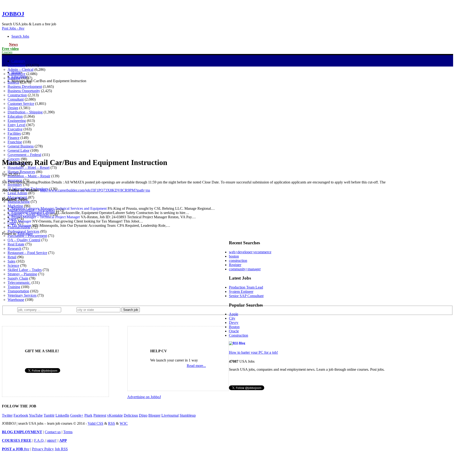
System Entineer (241, 292)
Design (13, 108)
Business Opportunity (24, 91)
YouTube (36, 415)
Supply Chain (18, 278)
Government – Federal (24, 155)
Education (15, 116)
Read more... (196, 366)
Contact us (53, 432)
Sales (11, 261)
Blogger (154, 415)
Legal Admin (17, 193)
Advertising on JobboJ (144, 397)
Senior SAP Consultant (246, 296)
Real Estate (16, 244)
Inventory (15, 185)
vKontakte (115, 415)
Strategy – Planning (22, 274)
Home (16, 72)
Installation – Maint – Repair (29, 176)
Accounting (16, 65)
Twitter (7, 415)
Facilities (14, 133)
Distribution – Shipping (25, 112)
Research (14, 248)
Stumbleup (188, 415)
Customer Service (21, 104)
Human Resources (21, 172)
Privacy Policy (43, 449)
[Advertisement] (227, 120)
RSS (111, 423)
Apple (233, 314)
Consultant (16, 99)
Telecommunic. (19, 283)
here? (70, 310)
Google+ (76, 415)
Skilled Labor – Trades (25, 270)
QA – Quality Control (24, 240)
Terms (68, 432)
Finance (13, 138)
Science (13, 265)
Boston (234, 327)
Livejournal (170, 415)
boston (234, 256)
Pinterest (99, 415)
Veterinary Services (22, 295)
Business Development (25, 87)
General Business (21, 146)
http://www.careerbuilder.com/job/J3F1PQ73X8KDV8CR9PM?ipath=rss (95, 190)
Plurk (88, 415)
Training (14, 287)
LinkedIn (62, 415)
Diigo (143, 415)
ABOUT (52, 440)
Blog (242, 343)
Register (235, 265)
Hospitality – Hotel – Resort (29, 167)
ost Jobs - (13, 28)
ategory (18, 61)
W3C (124, 423)
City (232, 318)
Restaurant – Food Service (27, 253)
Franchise (15, 142)
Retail (12, 257)
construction (238, 261)
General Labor (18, 150)
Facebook (21, 415)
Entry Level (16, 125)
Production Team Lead (246, 287)
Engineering (17, 121)
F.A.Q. (39, 440)
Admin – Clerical (20, 69)
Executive (15, 129)
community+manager (245, 269)
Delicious (131, 415)
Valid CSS (95, 423)
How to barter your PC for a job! (253, 352)
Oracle (234, 331)
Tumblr (49, 415)
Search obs (20, 36)
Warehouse (16, 300)
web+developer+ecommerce (250, 252)
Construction (17, 95)
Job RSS (61, 449)
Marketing (15, 206)
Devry (233, 323)
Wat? (11, 310)
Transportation (18, 291)
